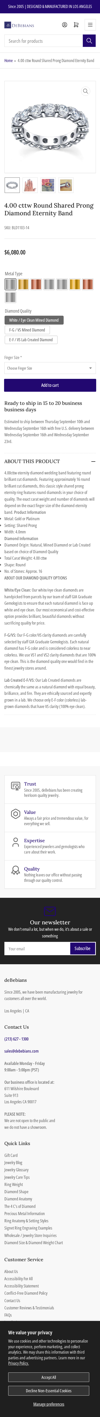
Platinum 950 (10, 297)
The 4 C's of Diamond (20, 1206)
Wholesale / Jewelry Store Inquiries (30, 1235)
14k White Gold (10, 284)
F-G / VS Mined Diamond (27, 330)
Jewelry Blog (13, 1162)
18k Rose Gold (87, 284)
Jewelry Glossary (16, 1170)
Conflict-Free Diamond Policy (25, 1293)
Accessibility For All (18, 1279)
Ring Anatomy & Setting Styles (26, 1221)
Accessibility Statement (21, 1286)
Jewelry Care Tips (17, 1177)
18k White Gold (62, 284)
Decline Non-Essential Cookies (49, 1391)
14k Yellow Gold (23, 284)
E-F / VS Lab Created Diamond (31, 340)
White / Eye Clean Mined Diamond (34, 320)
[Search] (89, 41)
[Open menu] (90, 24)
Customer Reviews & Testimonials (29, 1308)
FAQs (8, 1315)
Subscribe (83, 948)
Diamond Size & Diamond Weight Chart (33, 1242)
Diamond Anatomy (18, 1199)
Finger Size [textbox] (13, 357)
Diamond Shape (16, 1191)
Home (8, 60)
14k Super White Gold (49, 284)
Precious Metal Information (24, 1213)
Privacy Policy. (18, 1363)
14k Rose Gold (36, 284)
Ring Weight (13, 1184)
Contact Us (12, 1300)
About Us (11, 1271)
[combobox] (50, 41)
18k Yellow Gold (74, 284)
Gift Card (11, 1155)
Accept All (49, 1377)
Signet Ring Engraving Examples (28, 1228)
